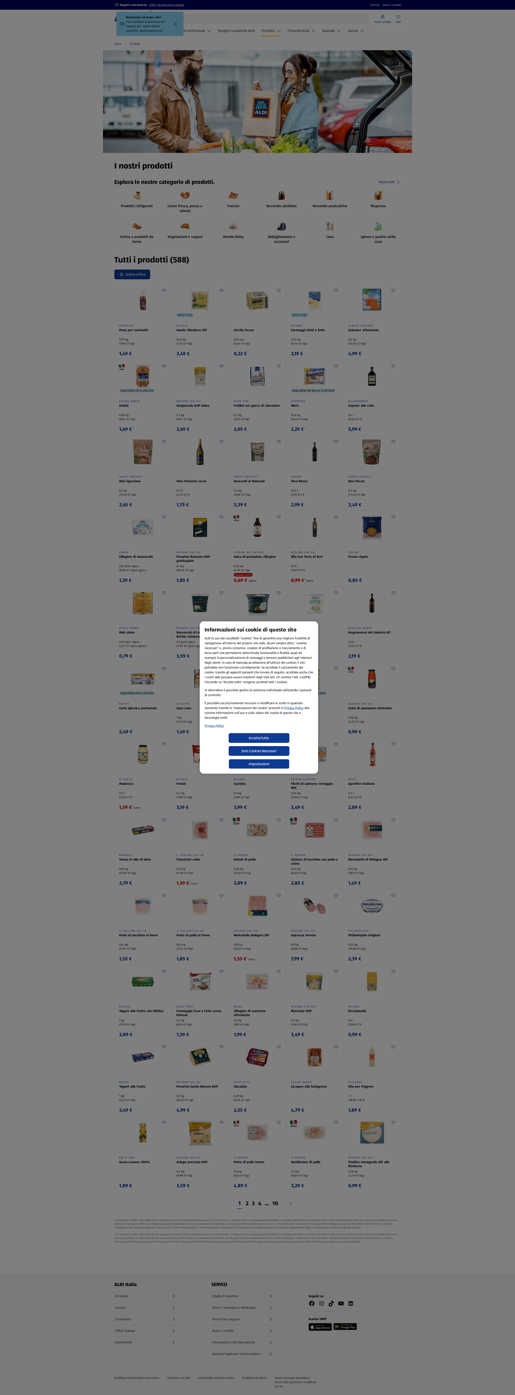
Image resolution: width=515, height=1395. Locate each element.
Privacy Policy (294, 708)
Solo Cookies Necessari (258, 751)
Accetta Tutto (259, 738)
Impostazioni (259, 764)
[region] (259, 697)
